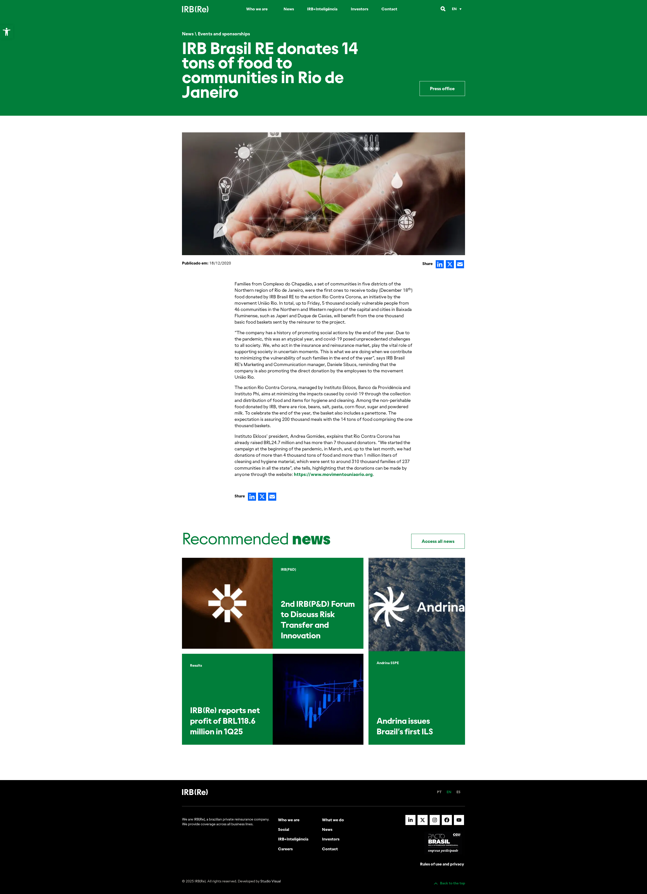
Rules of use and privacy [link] (442, 864)
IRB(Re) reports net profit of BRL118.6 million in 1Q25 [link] (225, 721)
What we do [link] (333, 819)
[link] (6, 31)
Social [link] (283, 829)
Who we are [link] (257, 9)
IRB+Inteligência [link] (322, 9)
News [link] (289, 9)
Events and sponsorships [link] (224, 33)
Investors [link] (359, 9)
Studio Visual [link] (270, 881)
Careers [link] (285, 849)
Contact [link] (389, 9)
